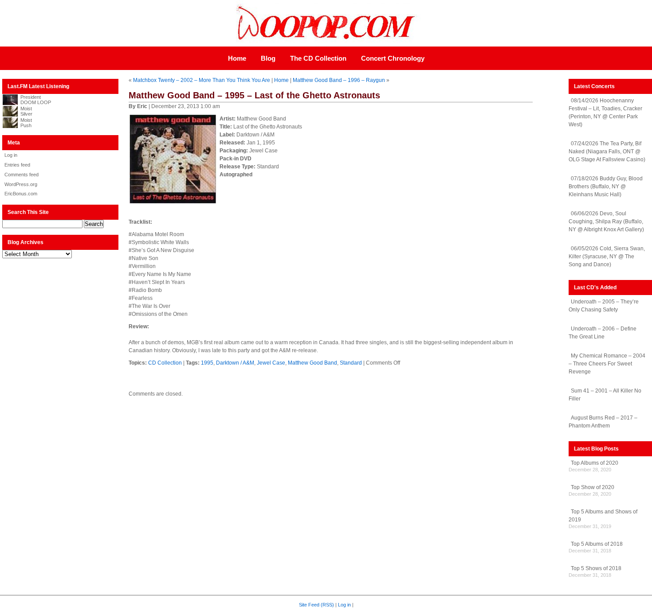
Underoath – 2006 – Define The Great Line (602, 333)
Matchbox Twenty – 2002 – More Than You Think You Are (201, 80)
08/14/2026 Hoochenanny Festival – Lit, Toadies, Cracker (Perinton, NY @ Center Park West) (605, 112)
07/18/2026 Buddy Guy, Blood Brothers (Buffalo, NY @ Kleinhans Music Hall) (606, 186)
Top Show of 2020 (592, 487)
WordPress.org (20, 184)
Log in (10, 155)
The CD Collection (318, 58)
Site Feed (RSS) (316, 604)
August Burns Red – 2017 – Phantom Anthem (603, 422)
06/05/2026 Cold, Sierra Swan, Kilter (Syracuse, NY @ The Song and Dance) (607, 256)
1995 (207, 363)
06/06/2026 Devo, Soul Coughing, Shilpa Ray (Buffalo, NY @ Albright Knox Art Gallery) (606, 221)
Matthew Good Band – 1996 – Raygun (339, 80)
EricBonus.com (20, 193)
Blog (268, 58)
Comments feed (21, 174)
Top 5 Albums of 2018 (597, 544)
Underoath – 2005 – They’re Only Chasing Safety (604, 306)
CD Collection (165, 363)
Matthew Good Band (312, 363)
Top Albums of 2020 (594, 463)
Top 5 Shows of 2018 (596, 568)
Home (237, 58)
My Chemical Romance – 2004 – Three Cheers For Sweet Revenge (607, 364)
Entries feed (17, 164)
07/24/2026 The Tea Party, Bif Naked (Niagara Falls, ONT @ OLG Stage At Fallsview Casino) (607, 151)
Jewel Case (271, 363)
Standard (351, 363)
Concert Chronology (392, 58)
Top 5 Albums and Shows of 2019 (603, 516)
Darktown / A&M (235, 363)
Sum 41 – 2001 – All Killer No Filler (605, 395)
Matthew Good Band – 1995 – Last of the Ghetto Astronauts (254, 95)
